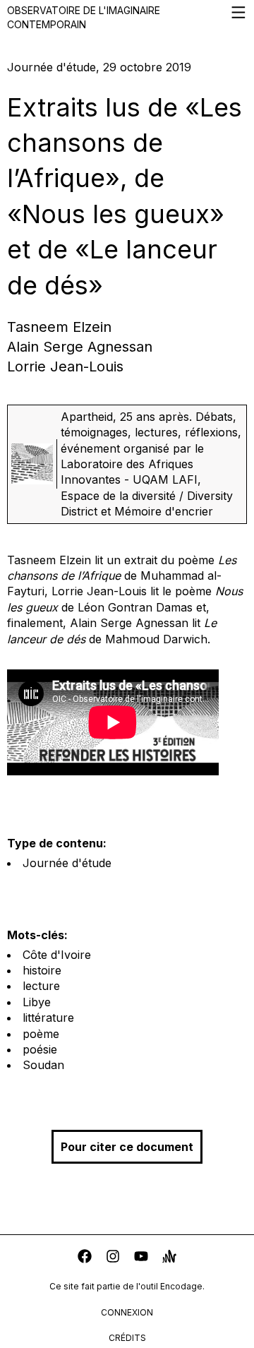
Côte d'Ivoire (57, 955)
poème (41, 1034)
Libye (37, 1002)
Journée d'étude (67, 863)
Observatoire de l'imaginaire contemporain (83, 17)
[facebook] (85, 1258)
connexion (127, 1312)
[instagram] (113, 1258)
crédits (127, 1337)
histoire (42, 970)
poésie (40, 1049)
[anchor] (169, 1258)
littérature (48, 1017)
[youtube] (141, 1258)
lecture (41, 986)
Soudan (43, 1065)
